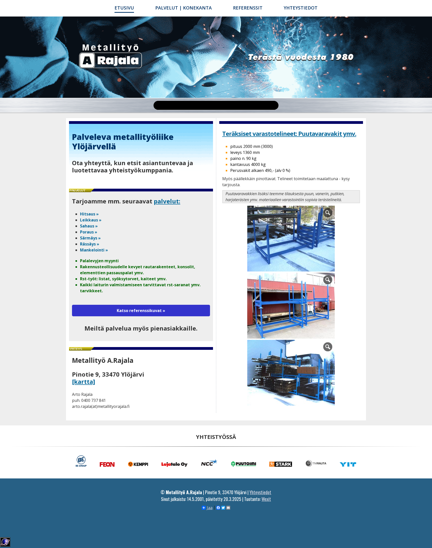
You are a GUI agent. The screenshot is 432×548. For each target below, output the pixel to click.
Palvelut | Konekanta (183, 8)
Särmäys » (90, 238)
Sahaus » (89, 226)
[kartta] (83, 381)
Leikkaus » (91, 220)
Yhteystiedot (301, 8)
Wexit (266, 499)
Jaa (209, 508)
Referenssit (247, 8)
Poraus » (88, 232)
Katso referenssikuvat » (141, 310)
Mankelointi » (94, 250)
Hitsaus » (89, 214)
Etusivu (124, 8)
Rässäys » (89, 244)
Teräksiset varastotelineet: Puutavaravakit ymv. (289, 133)
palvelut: (167, 201)
